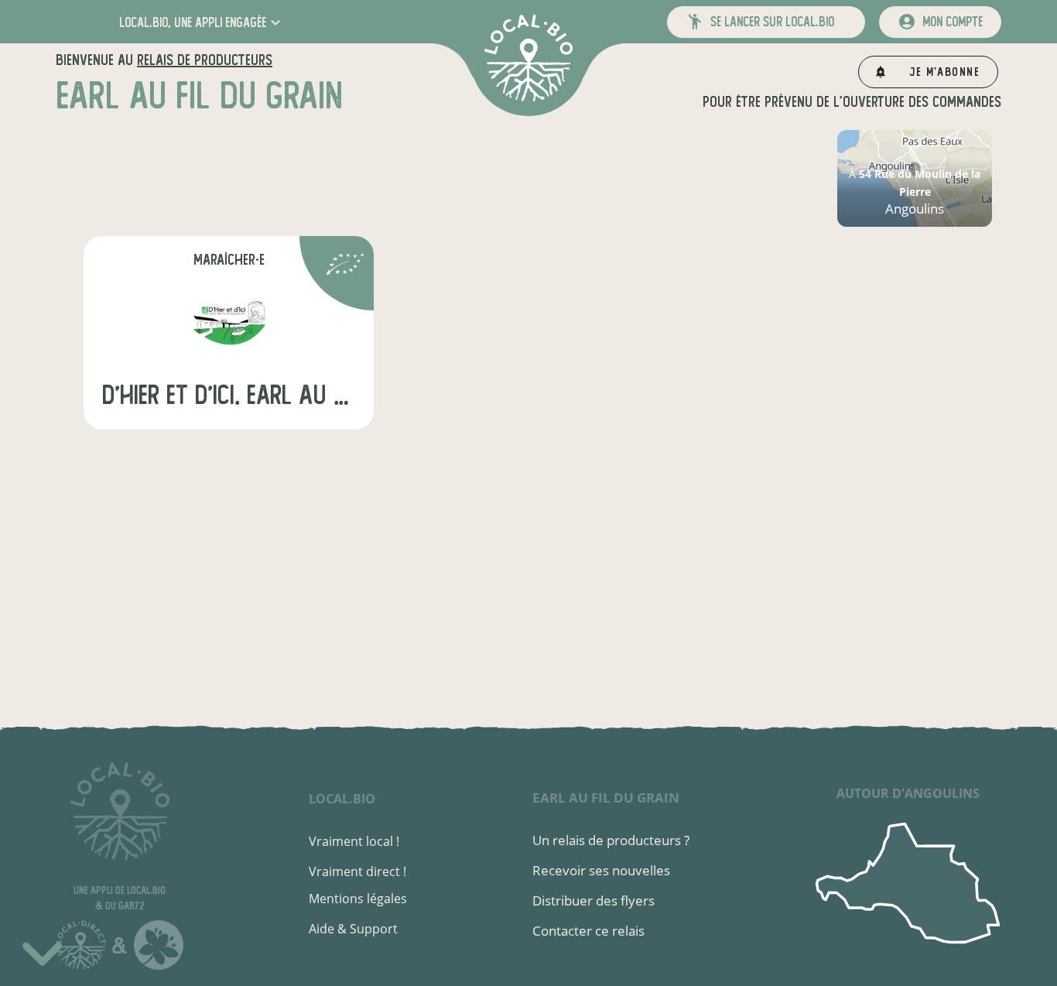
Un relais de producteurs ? (610, 840)
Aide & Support (353, 928)
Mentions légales (358, 898)
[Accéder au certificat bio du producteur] (345, 266)
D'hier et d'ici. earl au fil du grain (228, 395)
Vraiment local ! (354, 841)
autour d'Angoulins (908, 793)
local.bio (342, 798)
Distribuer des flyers (593, 900)
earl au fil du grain (605, 797)
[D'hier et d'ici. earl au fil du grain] (229, 322)
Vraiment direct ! (357, 871)
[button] (201, 22)
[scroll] (42, 951)
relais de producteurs (204, 60)
